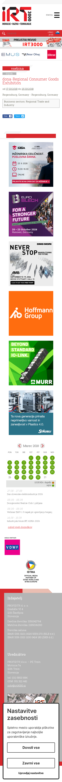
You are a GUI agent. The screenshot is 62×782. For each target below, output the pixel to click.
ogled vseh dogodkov (20, 527)
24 (45, 472)
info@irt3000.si (16, 685)
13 (17, 467)
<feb (19, 445)
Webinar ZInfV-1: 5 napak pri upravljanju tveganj (29, 512)
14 (24, 467)
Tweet (17, 116)
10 (45, 462)
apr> (42, 445)
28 (24, 477)
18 (52, 467)
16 (38, 467)
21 (24, 472)
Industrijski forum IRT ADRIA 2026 (23, 521)
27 (17, 477)
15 (31, 467)
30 (38, 477)
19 (9, 472)
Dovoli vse (31, 747)
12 (9, 467)
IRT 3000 (15, 16)
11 (52, 462)
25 (52, 472)
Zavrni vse (31, 763)
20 (17, 472)
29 (31, 477)
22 (31, 472)
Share (5, 116)
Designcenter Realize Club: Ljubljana (24, 503)
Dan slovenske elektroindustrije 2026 (25, 494)
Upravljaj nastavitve (31, 773)
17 (45, 467)
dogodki (9, 73)
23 (38, 472)
